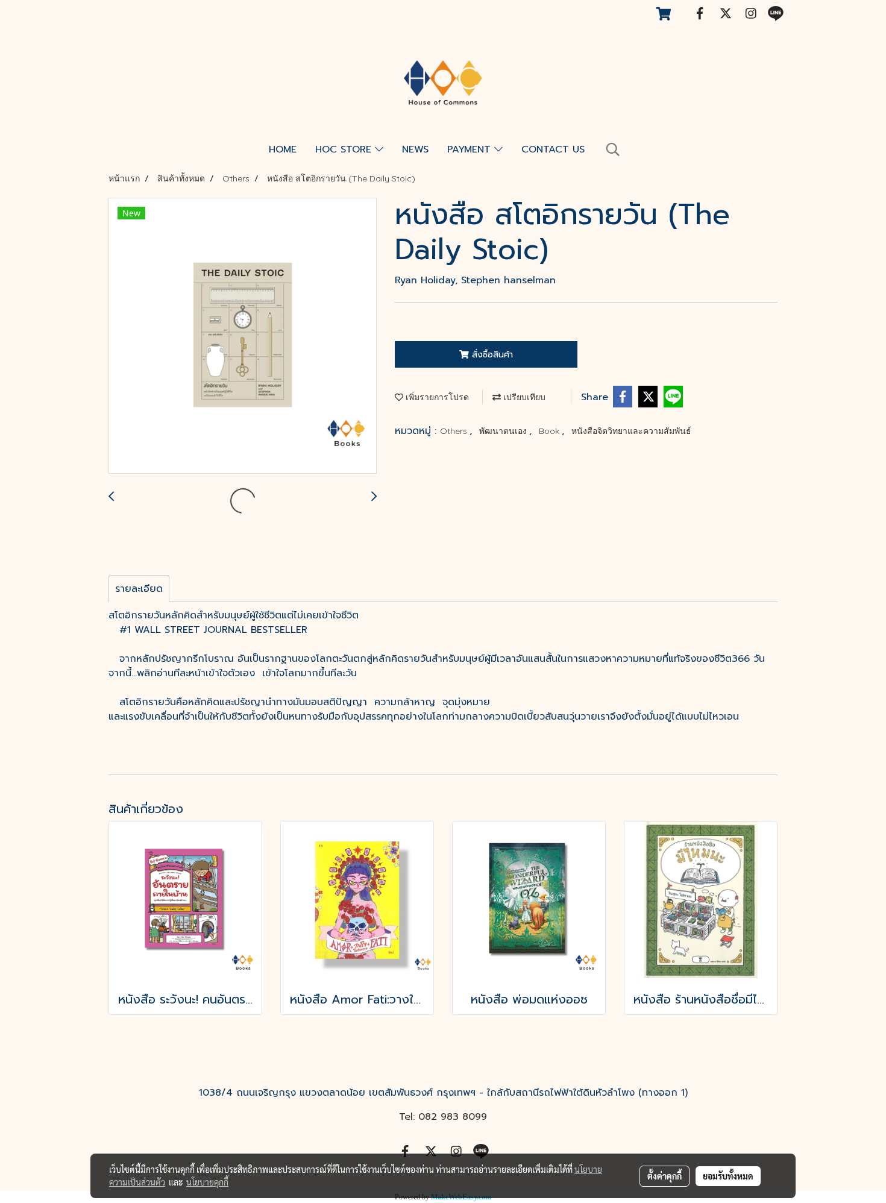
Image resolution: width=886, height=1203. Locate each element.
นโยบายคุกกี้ (207, 1181)
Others (455, 431)
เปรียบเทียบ (523, 397)
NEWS (415, 149)
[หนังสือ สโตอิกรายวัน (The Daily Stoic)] (242, 336)
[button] (613, 149)
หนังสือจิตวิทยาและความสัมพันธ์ (631, 431)
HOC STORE (345, 149)
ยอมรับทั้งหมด (728, 1175)
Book (550, 431)
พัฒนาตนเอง (504, 431)
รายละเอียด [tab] (139, 589)
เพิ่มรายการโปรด (436, 397)
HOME (283, 149)
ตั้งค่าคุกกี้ (664, 1175)
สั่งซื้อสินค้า (491, 354)
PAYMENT (470, 149)
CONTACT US (553, 149)
